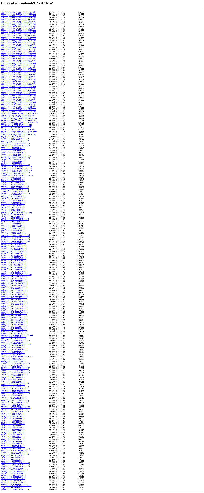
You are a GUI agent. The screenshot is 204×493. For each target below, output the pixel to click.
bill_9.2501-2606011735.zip (13, 150)
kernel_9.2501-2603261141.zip (14, 246)
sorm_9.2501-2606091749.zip (13, 438)
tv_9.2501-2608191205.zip (12, 459)
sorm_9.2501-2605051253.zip (13, 425)
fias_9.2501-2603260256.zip (13, 205)
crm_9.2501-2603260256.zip (13, 179)
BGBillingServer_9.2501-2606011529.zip (18, 62)
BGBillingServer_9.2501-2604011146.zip (18, 26)
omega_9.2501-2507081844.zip (13, 360)
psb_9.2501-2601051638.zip (13, 378)
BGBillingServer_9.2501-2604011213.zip (18, 28)
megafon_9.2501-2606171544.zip (14, 314)
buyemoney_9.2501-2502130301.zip (15, 158)
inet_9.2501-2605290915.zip (13, 229)
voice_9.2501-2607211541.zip (13, 480)
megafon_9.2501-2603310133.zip (14, 285)
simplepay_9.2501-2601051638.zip (15, 406)
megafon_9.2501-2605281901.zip (14, 303)
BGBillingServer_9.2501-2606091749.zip (18, 67)
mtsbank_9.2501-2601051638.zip (14, 349)
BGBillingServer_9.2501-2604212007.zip (18, 39)
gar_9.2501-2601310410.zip (13, 207)
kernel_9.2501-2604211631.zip (14, 255)
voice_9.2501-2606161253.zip (13, 477)
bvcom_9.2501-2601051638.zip (13, 159)
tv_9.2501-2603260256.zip (12, 457)
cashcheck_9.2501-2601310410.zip (15, 165)
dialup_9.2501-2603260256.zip (14, 184)
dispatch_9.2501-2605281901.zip (15, 191)
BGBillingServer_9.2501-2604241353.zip (18, 42)
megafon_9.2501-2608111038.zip (14, 330)
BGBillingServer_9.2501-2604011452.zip (18, 32)
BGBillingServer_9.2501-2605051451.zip (18, 48)
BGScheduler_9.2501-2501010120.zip (16, 124)
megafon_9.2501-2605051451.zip (14, 299)
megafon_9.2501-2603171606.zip (14, 276)
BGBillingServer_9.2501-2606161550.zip (18, 72)
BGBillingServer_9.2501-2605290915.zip (18, 60)
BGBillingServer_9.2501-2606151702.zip (18, 69)
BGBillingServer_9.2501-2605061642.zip (18, 51)
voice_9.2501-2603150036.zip (13, 472)
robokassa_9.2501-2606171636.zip (15, 392)
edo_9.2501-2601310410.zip (13, 198)
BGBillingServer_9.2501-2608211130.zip (18, 111)
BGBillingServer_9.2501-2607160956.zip (18, 92)
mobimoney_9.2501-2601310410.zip (15, 340)
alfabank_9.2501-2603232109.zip (15, 138)
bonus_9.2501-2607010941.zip (13, 154)
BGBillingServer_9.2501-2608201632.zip (18, 110)
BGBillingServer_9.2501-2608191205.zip (18, 108)
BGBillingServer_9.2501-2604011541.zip (18, 33)
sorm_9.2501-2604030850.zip (13, 418)
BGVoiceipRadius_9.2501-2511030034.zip (18, 135)
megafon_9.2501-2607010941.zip (14, 323)
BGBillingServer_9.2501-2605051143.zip (18, 44)
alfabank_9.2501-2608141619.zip (15, 140)
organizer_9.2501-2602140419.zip (15, 363)
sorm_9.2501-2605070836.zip (13, 427)
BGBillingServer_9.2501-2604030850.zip (18, 35)
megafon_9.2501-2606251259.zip (14, 321)
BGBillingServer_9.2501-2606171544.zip (18, 78)
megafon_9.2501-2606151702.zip (14, 305)
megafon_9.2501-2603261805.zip (14, 280)
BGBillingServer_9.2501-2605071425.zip (18, 55)
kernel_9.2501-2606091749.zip (14, 262)
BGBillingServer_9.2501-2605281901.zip (18, 58)
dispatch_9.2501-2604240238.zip (15, 190)
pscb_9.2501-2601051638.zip (13, 379)
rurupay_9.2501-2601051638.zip (14, 399)
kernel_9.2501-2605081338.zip (14, 259)
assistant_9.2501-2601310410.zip (15, 143)
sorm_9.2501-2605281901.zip (13, 431)
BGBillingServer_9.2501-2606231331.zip (18, 83)
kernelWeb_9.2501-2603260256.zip (15, 236)
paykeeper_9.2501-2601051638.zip (15, 367)
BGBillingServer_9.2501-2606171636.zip (18, 80)
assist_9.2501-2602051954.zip (14, 142)
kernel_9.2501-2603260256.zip (14, 244)
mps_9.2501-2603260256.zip (13, 347)
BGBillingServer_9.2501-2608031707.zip (18, 97)
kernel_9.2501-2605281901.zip (14, 260)
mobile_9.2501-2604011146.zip (14, 339)
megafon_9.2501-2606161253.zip (14, 307)
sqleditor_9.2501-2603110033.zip (15, 448)
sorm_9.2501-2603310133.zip (13, 417)
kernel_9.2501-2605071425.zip (14, 257)
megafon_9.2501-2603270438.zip (14, 282)
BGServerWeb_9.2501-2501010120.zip (16, 126)
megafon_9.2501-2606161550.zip (14, 308)
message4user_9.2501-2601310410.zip (17, 335)
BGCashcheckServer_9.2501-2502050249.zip (19, 113)
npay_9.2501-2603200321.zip (13, 358)
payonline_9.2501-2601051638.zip (15, 372)
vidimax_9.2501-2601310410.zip (14, 470)
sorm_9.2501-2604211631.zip (13, 420)
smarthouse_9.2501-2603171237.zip (16, 408)
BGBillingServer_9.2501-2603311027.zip (18, 25)
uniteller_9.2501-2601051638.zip (15, 463)
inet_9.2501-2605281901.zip (13, 227)
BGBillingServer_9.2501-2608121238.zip (18, 103)
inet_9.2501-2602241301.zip (13, 223)
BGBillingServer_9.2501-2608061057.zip (18, 99)
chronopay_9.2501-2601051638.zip (15, 172)
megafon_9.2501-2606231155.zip (14, 315)
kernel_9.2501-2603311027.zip (14, 253)
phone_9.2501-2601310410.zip (13, 376)
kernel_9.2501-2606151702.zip (14, 264)
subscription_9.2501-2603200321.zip (17, 450)
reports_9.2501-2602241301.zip (14, 388)
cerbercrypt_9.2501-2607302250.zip (16, 170)
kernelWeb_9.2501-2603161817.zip (15, 234)
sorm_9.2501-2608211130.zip (13, 447)
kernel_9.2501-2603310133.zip (14, 252)
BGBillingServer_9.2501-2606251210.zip (18, 87)
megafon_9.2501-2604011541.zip (14, 294)
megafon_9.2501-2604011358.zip (14, 291)
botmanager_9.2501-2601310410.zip (16, 156)
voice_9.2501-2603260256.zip (13, 473)
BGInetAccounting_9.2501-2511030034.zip (19, 119)
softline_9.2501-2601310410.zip (15, 411)
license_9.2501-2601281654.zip (14, 271)
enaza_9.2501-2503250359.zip (13, 202)
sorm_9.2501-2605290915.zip (13, 433)
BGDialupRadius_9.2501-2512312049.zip (18, 115)
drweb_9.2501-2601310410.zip (13, 195)
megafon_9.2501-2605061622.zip (14, 301)
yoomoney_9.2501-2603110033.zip (15, 489)
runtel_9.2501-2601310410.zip (14, 397)
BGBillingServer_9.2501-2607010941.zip (18, 90)
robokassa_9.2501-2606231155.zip (15, 393)
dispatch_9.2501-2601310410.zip (15, 186)
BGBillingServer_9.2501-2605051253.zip (18, 46)
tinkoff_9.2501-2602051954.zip (14, 452)
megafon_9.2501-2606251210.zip (14, 319)
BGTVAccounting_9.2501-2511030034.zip (18, 129)
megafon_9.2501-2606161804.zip (14, 310)
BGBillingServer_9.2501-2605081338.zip (18, 56)
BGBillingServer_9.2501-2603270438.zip (18, 19)
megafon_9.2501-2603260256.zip (14, 278)
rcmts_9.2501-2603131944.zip (13, 385)
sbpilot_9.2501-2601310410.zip (14, 402)
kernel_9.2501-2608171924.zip (14, 269)
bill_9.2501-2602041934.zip (13, 147)
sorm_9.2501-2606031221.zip (13, 436)
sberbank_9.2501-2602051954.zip (15, 401)
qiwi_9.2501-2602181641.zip (13, 381)
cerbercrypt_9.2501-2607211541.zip (16, 168)
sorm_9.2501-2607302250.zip (13, 441)
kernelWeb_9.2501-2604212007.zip (15, 237)
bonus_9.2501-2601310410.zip (13, 152)
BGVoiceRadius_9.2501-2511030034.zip (17, 133)
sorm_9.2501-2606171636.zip (13, 440)
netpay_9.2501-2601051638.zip (14, 351)
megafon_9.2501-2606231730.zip (14, 317)
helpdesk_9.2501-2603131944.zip (15, 218)
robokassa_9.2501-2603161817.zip (15, 390)
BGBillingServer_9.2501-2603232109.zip (18, 12)
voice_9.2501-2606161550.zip (13, 479)
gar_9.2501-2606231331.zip (13, 211)
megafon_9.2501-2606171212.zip (14, 312)
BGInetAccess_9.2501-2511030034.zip (17, 117)
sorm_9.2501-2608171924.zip (13, 445)
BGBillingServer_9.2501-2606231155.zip (18, 81)
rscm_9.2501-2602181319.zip (13, 395)
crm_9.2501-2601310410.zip (13, 177)
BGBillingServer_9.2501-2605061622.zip (18, 49)
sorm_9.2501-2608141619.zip (13, 443)
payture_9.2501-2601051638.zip (14, 374)
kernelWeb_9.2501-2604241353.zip (15, 241)
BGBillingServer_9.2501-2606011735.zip (18, 64)
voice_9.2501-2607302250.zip (13, 482)
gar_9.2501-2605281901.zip (13, 209)
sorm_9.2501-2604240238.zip (13, 424)
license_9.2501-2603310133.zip (14, 273)
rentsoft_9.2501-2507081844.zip (15, 386)
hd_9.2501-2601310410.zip (12, 216)
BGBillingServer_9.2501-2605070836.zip (18, 53)
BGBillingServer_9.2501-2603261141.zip (18, 16)
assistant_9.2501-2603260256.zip (15, 145)
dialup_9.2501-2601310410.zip (14, 182)
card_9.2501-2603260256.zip (13, 163)
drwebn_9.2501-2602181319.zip (14, 197)
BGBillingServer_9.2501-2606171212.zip (18, 76)
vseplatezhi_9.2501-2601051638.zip (16, 486)
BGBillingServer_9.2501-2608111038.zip (18, 101)
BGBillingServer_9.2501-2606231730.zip (18, 85)
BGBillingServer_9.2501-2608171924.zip (18, 106)
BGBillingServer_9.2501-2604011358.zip (18, 30)
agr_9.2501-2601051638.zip (13, 136)
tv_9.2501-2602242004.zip (12, 456)
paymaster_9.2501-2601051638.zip (15, 370)
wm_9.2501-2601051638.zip (12, 488)
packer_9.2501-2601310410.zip (14, 365)
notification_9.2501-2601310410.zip (17, 356)
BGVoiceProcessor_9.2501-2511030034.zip (19, 131)
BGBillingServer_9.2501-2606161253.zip (18, 71)
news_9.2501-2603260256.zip (13, 354)
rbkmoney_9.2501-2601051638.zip (15, 383)
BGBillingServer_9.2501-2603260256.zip (18, 14)
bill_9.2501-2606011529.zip (13, 149)
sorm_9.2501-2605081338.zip (13, 429)
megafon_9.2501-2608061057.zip (14, 328)
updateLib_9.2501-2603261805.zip (15, 466)
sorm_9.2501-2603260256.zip (13, 415)
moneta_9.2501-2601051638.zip (14, 342)
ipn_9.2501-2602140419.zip (13, 232)
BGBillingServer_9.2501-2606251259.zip (18, 88)
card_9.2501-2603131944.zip (13, 161)
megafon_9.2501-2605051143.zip (14, 298)
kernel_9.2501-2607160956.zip (14, 268)
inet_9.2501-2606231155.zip (13, 230)
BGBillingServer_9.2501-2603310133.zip (18, 23)
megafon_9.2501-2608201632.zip (14, 331)
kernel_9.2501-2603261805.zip (14, 248)
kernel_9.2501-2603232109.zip (14, 243)
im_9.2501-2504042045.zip (12, 221)
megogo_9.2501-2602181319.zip (14, 333)
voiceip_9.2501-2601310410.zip (14, 484)
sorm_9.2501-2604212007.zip (13, 422)
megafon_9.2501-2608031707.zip (14, 326)
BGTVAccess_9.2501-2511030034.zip (16, 127)
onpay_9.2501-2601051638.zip (13, 362)
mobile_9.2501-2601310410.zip (14, 337)
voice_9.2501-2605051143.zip (13, 475)
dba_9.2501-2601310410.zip (13, 181)
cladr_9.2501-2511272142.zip (13, 174)
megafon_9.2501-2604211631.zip (14, 296)
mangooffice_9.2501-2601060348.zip (16, 275)
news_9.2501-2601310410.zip (13, 353)
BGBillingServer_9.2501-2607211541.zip (18, 94)
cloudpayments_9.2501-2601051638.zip (17, 175)
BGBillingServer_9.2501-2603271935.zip (18, 21)
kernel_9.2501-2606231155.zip (14, 266)
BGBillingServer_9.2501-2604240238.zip (18, 41)
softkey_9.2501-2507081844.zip (14, 409)
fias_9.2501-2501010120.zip (13, 204)
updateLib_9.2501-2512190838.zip (15, 464)
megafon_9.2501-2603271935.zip (14, 284)
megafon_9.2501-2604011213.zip (14, 289)
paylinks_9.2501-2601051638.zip (15, 369)
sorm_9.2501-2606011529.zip (13, 434)
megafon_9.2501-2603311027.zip (14, 287)
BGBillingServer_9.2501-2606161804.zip (18, 74)
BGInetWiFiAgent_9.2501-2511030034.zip (18, 120)
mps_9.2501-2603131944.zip (13, 346)
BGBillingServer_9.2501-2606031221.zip (18, 65)
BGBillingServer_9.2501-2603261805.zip (18, 17)
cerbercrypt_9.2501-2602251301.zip (16, 166)
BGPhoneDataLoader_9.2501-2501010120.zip (19, 122)
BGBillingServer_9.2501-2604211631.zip (18, 37)
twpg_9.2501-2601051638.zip (13, 461)
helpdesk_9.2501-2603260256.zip (15, 220)
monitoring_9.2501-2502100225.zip (16, 344)
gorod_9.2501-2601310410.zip (13, 214)
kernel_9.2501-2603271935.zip (14, 250)
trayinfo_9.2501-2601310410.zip (15, 454)
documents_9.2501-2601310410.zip (15, 193)
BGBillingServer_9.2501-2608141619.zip (18, 104)
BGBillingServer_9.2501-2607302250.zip (18, 95)
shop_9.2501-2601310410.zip (13, 404)
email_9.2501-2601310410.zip (13, 200)
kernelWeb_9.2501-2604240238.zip (15, 239)
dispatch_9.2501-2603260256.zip (15, 188)
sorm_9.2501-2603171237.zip (13, 413)
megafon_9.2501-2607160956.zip (14, 324)
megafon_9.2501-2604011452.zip (14, 292)
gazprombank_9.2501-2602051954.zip (16, 213)
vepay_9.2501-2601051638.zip (13, 468)
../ (2, 10)
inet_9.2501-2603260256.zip (13, 225)
